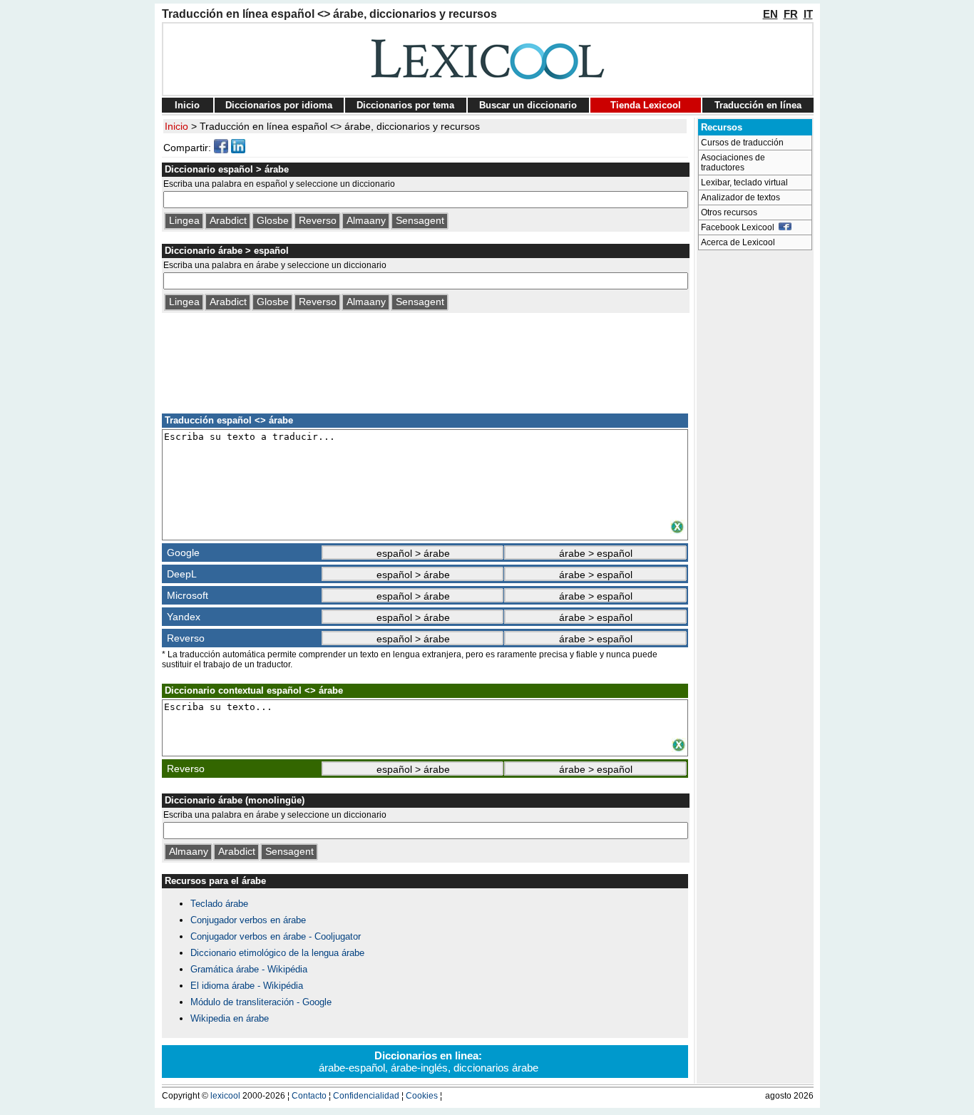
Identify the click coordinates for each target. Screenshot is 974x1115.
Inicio (187, 105)
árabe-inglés (419, 1068)
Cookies (422, 1096)
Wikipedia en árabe (229, 1018)
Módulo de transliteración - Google (261, 1002)
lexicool (225, 1096)
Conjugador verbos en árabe (248, 920)
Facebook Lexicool (740, 227)
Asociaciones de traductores (733, 163)
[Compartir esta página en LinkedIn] (238, 149)
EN (770, 14)
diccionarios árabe (495, 1068)
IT (808, 14)
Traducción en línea (757, 105)
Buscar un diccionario (528, 105)
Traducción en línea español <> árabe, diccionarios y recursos (340, 126)
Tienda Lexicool (645, 105)
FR (791, 14)
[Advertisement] (425, 361)
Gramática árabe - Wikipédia (248, 969)
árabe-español (352, 1068)
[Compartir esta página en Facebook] (221, 149)
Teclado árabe (219, 903)
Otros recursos (729, 212)
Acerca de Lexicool (738, 242)
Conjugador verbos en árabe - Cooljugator (275, 936)
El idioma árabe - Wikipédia (246, 985)
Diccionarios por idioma (278, 105)
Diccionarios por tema (405, 105)
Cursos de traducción (742, 143)
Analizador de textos (740, 197)
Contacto (309, 1096)
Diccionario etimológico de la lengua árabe (277, 952)
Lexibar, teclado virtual (744, 182)
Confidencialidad (366, 1096)
